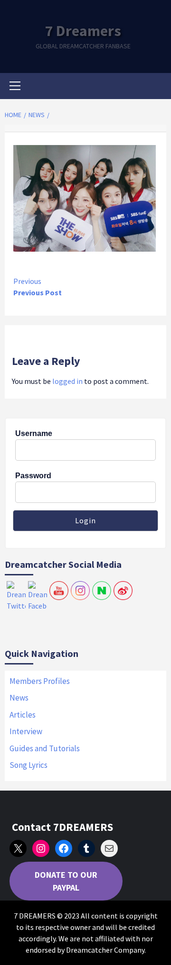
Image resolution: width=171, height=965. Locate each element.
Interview (26, 731)
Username (33, 433)
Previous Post (37, 286)
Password (33, 476)
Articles (23, 715)
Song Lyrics (29, 765)
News (19, 697)
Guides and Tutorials (45, 748)
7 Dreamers (83, 30)
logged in (67, 381)
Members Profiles (40, 681)
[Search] (156, 87)
